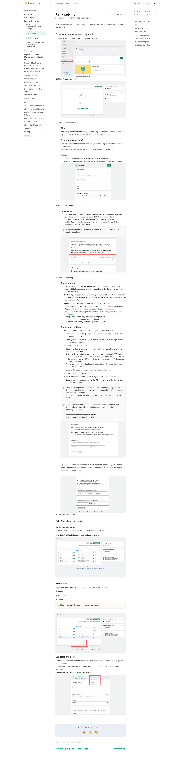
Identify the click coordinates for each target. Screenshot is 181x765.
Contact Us (59, 3)
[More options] (124, 14)
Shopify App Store (72, 3)
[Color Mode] (155, 3)
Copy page (118, 14)
